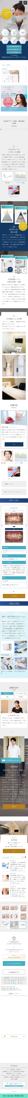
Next (25, 525)
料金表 (11, 1077)
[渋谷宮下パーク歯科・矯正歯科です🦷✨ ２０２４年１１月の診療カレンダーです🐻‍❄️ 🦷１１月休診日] (22, 925)
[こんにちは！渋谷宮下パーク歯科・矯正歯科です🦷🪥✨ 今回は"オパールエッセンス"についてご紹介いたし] (6, 925)
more (22, 857)
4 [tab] (12, 592)
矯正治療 (16, 1071)
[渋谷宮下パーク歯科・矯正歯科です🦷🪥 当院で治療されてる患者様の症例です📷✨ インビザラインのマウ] (6, 908)
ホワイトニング (5, 1075)
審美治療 (9, 1073)
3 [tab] (11, 592)
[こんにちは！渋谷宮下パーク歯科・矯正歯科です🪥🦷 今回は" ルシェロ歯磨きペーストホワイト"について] (14, 925)
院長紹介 (18, 1069)
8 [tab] (18, 592)
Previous (2, 525)
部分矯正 (22, 1071)
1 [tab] (8, 592)
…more (20, 870)
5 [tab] (14, 592)
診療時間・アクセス (8, 1071)
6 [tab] (15, 592)
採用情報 (17, 1077)
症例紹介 (6, 1077)
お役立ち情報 (14, 1079)
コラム (22, 1077)
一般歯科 (13, 1075)
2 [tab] (9, 592)
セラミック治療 (16, 1073)
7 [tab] (17, 592)
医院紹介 (13, 1069)
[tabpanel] (14, 546)
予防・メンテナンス (21, 1075)
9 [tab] (19, 592)
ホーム (7, 1069)
